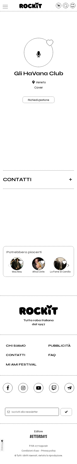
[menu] (4, 5)
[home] (30, 5)
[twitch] (54, 388)
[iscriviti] (66, 412)
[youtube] (38, 388)
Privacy (2, 446)
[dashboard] (73, 5)
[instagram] (23, 388)
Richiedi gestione (38, 100)
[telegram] (69, 388)
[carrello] (58, 5)
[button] (8, 265)
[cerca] (65, 5)
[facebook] (8, 388)
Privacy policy (48, 450)
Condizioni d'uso (30, 450)
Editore (36, 433)
